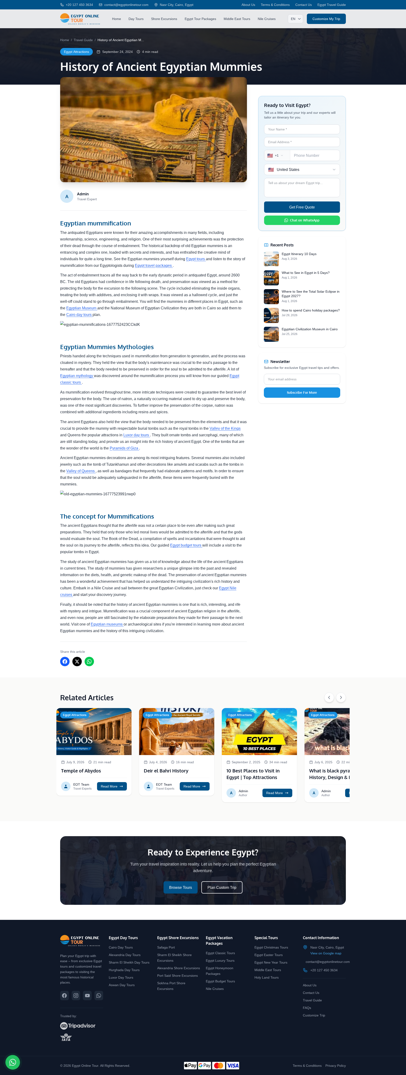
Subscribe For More (302, 392)
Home (116, 19)
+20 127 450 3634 (324, 970)
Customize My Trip (326, 19)
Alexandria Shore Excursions (178, 968)
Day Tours (136, 19)
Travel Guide (83, 40)
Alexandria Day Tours (125, 955)
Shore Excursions (164, 19)
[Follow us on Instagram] (76, 995)
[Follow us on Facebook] (64, 995)
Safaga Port (166, 947)
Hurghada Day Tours (124, 970)
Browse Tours (180, 887)
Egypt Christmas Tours (271, 947)
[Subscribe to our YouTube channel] (87, 995)
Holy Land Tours (266, 977)
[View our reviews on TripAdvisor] (81, 1026)
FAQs (307, 1008)
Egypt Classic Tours (220, 953)
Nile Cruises (267, 19)
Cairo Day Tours (121, 947)
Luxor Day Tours (121, 977)
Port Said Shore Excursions (177, 975)
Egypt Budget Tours (220, 981)
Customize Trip (314, 1015)
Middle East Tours (237, 19)
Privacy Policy (335, 1065)
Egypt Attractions (76, 52)
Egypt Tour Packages (200, 19)
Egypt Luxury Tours (220, 960)
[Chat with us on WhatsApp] (98, 995)
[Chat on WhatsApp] (12, 1062)
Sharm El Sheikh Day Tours (129, 962)
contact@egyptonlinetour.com (328, 962)
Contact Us (303, 5)
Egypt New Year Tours (270, 962)
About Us (248, 5)
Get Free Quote (302, 207)
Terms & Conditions (275, 5)
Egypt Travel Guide (331, 5)
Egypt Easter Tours (268, 955)
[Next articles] (341, 697)
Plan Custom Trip (221, 887)
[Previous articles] (329, 697)
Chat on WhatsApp (305, 220)
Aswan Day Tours (122, 985)
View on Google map (325, 953)
